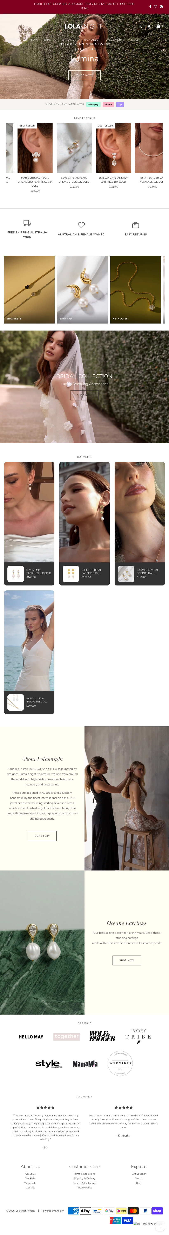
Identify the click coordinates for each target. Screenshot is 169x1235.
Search (138, 1178)
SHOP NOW (84, 395)
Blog (138, 1183)
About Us (30, 1173)
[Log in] (149, 26)
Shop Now (84, 75)
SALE (135, 39)
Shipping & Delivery (84, 1178)
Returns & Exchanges (84, 1183)
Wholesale (30, 1183)
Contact (30, 1187)
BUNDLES (91, 39)
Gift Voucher (139, 1173)
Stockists (30, 1178)
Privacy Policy (84, 1187)
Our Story (42, 836)
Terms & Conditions (84, 1173)
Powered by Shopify (53, 1210)
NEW (33, 39)
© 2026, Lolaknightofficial (20, 1210)
